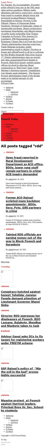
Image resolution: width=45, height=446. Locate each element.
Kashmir (14, 92)
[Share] (4, 442)
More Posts (5, 262)
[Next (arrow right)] (4, 444)
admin (11, 179)
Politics (9, 96)
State (8, 90)
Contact (9, 103)
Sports (9, 99)
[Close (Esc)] (2, 442)
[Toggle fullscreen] (7, 442)
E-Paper (9, 101)
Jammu (14, 94)
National (9, 87)
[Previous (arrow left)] (2, 444)
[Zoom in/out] (9, 442)
